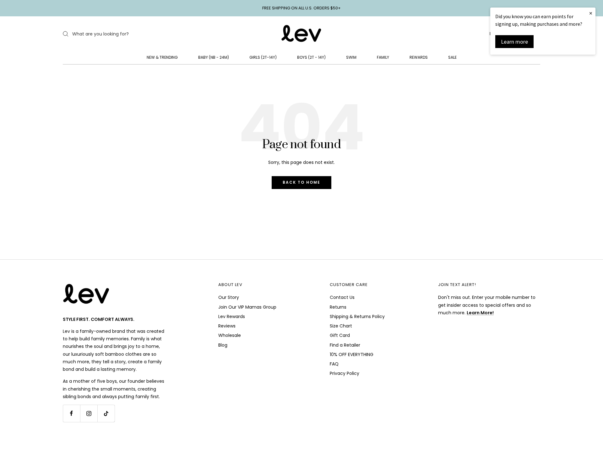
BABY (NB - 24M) (213, 57)
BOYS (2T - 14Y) (311, 57)
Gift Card (340, 335)
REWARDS (419, 57)
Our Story (228, 297)
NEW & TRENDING (162, 57)
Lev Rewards (231, 316)
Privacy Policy (344, 373)
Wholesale (229, 335)
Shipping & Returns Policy (357, 316)
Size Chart (341, 326)
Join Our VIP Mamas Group (247, 307)
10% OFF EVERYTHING (351, 354)
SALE (452, 57)
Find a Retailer (345, 345)
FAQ (334, 364)
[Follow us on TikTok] (106, 413)
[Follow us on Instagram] (88, 413)
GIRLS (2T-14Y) (263, 57)
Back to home (301, 182)
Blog (222, 345)
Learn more (514, 41)
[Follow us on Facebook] (71, 413)
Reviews (227, 326)
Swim (351, 57)
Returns (338, 307)
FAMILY (383, 57)
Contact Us (342, 297)
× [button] (590, 13)
